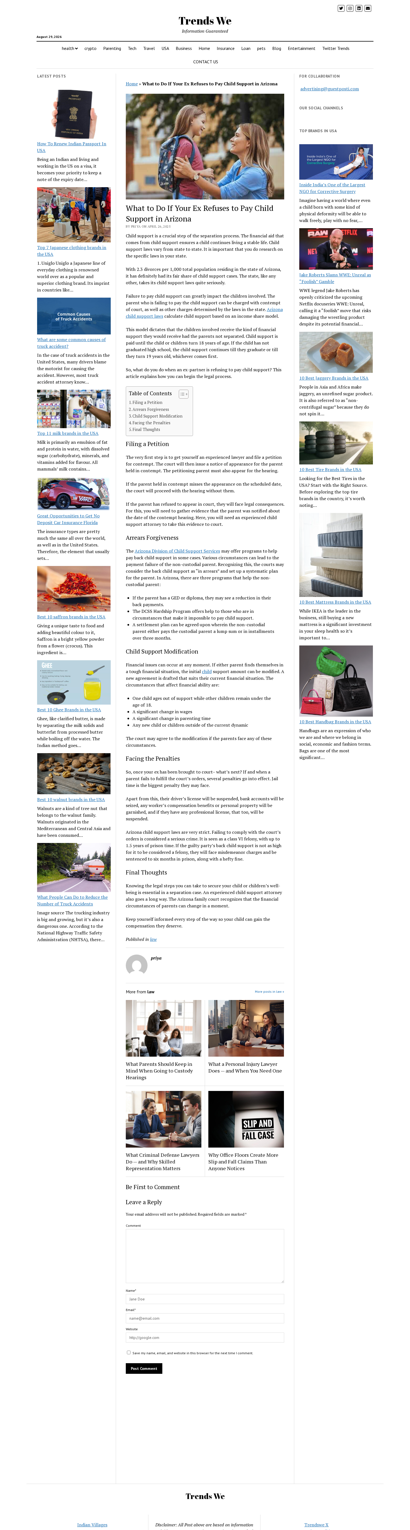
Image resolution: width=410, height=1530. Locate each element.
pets (261, 48)
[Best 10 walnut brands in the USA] (74, 774)
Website (132, 1329)
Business (184, 48)
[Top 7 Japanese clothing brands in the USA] (74, 215)
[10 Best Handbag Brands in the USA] (336, 681)
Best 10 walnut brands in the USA (71, 799)
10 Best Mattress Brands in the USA (335, 602)
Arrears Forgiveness (150, 409)
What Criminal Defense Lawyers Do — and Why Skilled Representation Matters (162, 1161)
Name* (131, 1290)
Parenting (112, 48)
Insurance (226, 48)
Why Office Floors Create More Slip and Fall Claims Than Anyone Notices (243, 1161)
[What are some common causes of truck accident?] (74, 317)
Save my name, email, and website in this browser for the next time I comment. (192, 1353)
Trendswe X (316, 1525)
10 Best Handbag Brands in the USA (335, 722)
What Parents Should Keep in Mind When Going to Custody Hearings (159, 1071)
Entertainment (301, 48)
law (153, 939)
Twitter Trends (335, 48)
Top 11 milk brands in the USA (67, 433)
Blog (276, 48)
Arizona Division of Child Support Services (177, 551)
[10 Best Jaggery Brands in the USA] (336, 353)
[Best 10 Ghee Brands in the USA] (74, 683)
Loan (245, 48)
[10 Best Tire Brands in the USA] (336, 443)
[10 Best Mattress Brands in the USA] (331, 555)
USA (165, 48)
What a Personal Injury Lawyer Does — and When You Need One (245, 1067)
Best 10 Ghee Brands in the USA (69, 710)
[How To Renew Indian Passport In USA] (74, 115)
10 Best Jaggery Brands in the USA (333, 378)
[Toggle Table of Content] (181, 394)
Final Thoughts (146, 429)
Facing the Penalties (151, 422)
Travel (149, 48)
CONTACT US (205, 61)
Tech (132, 48)
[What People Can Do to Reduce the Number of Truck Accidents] (74, 868)
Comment (133, 1225)
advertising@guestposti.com (329, 89)
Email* (131, 1310)
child (207, 671)
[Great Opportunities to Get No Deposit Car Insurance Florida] (74, 494)
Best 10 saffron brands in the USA (71, 617)
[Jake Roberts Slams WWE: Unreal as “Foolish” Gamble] (336, 249)
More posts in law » (269, 991)
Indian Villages (92, 1525)
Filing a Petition (147, 402)
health (68, 48)
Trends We (205, 20)
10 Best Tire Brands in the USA (330, 469)
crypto (91, 48)
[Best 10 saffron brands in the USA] (74, 589)
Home (204, 48)
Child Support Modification (157, 416)
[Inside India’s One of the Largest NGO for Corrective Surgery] (336, 162)
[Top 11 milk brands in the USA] (74, 410)
